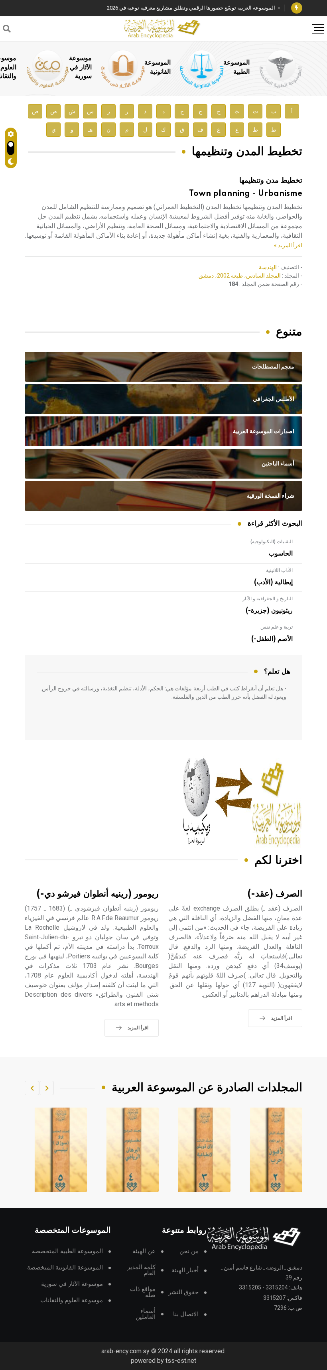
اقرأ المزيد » (288, 245)
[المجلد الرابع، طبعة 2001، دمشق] (204, 1150)
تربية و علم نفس (276, 627)
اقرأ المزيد (281, 1018)
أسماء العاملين (146, 1314)
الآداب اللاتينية (279, 570)
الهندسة (268, 267)
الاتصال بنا (186, 1314)
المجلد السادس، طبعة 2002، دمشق (240, 275)
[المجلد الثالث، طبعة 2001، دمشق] (276, 1150)
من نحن (189, 1251)
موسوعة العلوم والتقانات (71, 1300)
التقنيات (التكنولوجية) (271, 541)
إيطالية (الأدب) (273, 582)
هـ (90, 129)
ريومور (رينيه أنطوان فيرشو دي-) (98, 894)
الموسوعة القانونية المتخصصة (65, 1268)
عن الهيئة (144, 1251)
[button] (46, 1088)
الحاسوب (281, 553)
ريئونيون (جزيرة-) (269, 610)
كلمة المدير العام (141, 1270)
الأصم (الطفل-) (272, 639)
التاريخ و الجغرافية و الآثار (267, 598)
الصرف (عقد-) (275, 894)
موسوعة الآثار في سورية (80, 67)
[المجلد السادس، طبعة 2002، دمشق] (61, 1150)
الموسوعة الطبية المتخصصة (67, 1251)
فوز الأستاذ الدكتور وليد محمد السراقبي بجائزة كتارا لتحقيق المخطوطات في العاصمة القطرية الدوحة (167, 8)
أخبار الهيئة (185, 1270)
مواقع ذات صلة (143, 1292)
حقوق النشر (183, 1292)
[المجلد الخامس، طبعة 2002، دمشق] (133, 1150)
